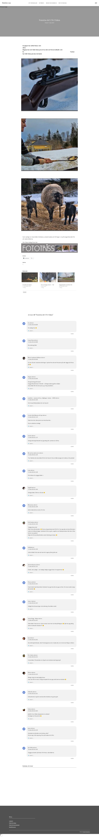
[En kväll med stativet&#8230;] (31, 277)
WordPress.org (12, 827)
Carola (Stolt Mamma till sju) (35, 415)
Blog (24, 292)
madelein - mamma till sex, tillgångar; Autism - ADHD (41, 398)
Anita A (30, 601)
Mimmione (30, 505)
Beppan (30, 376)
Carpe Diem (31, 340)
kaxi (29, 638)
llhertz (29, 672)
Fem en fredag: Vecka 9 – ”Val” (47, 284)
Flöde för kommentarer (14, 825)
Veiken (29, 709)
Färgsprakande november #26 (65, 284)
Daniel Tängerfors (86, 831)
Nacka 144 (6, 3)
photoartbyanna (32, 564)
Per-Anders (31, 655)
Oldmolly (30, 691)
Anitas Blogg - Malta (33, 618)
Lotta (29, 470)
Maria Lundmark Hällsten (34, 357)
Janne (29, 728)
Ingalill (30, 487)
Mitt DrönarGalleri (33, 3)
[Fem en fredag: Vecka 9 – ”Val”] (49, 277)
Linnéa (29, 435)
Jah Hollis (30, 747)
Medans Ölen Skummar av (51, 3)
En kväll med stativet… (27, 284)
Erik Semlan (31, 522)
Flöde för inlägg (12, 823)
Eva (29, 323)
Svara (72, 333)
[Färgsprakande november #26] (67, 277)
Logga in (11, 821)
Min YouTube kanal (63, 3)
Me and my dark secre (33, 453)
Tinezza (30, 582)
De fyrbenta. (41, 3)
